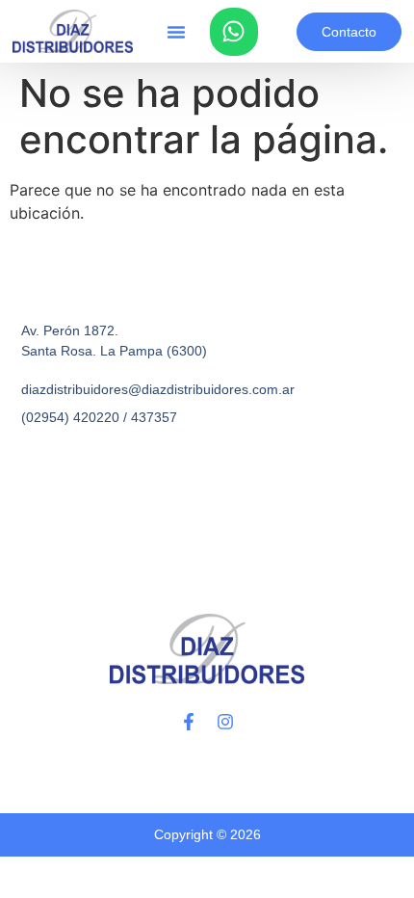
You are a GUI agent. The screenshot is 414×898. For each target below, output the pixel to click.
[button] (176, 31)
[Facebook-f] (188, 721)
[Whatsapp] (234, 32)
